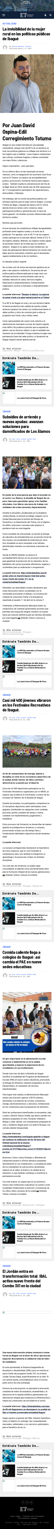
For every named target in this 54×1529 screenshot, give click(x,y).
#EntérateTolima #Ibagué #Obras (21, 1438)
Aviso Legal (15, 1516)
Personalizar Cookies (27, 1518)
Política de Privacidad (33, 1516)
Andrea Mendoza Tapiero (22, 46)
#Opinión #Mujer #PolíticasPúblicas (23, 351)
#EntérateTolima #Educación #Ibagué (24, 1205)
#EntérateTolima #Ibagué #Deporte (22, 886)
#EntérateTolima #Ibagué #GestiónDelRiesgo (17, 633)
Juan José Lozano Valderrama (24, 439)
